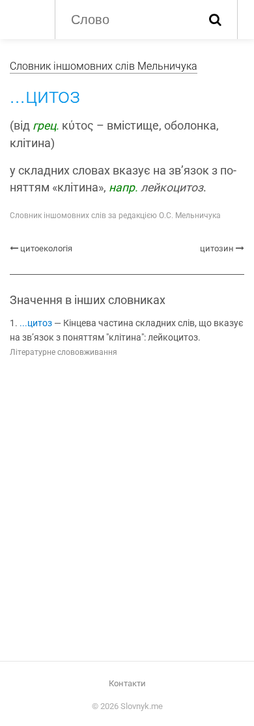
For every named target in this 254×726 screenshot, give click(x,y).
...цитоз (36, 323)
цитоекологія (46, 248)
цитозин (217, 248)
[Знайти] (215, 19)
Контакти (127, 683)
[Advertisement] (127, 512)
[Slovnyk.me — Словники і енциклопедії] (26, 18)
